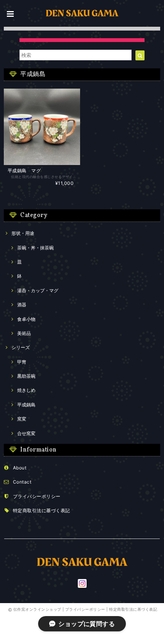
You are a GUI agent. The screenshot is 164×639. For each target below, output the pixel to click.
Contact (22, 482)
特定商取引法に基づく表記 (41, 510)
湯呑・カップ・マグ (37, 290)
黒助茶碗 (26, 376)
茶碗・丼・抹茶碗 (35, 248)
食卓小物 (26, 319)
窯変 (21, 419)
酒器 (21, 304)
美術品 (24, 333)
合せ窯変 (26, 433)
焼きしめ (26, 390)
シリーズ (20, 347)
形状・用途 (22, 233)
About (19, 468)
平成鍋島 (26, 405)
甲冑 (21, 362)
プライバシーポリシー (37, 496)
